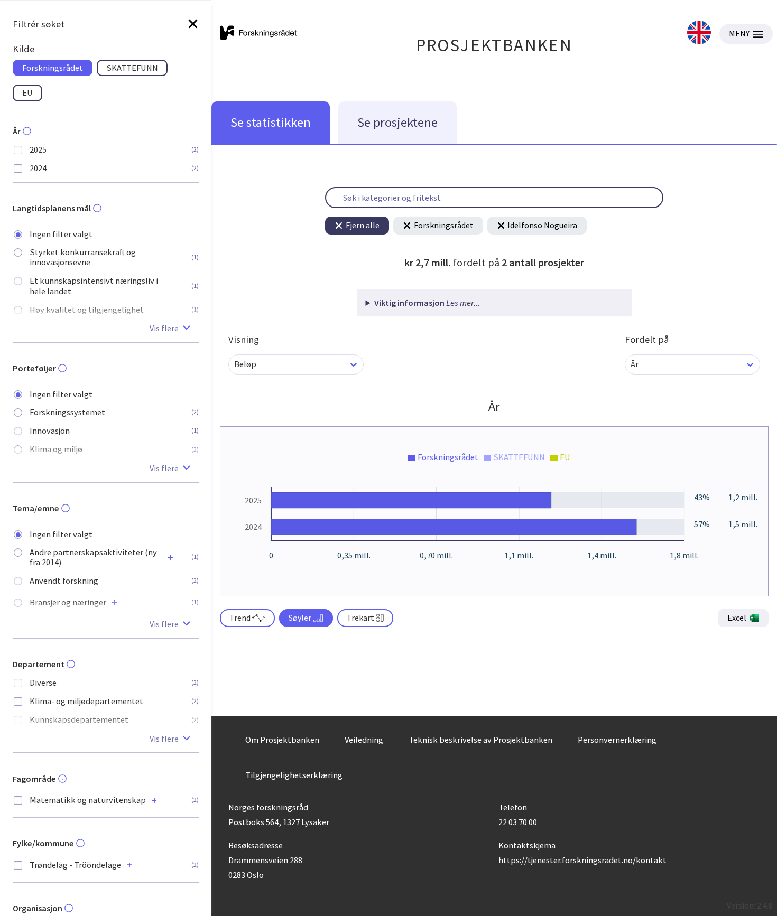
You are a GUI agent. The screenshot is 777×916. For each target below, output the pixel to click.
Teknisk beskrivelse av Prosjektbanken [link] (480, 739)
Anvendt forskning (64, 581)
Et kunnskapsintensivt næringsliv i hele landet (94, 286)
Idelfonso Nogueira (542, 225)
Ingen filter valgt (61, 234)
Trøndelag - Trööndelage (75, 865)
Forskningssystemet (67, 412)
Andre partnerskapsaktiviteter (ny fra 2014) (93, 557)
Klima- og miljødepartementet (86, 701)
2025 (38, 150)
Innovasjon (50, 431)
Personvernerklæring (617, 739)
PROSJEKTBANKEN (494, 45)
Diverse (43, 683)
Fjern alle (363, 225)
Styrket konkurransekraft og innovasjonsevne (83, 257)
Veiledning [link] (364, 739)
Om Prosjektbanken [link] (282, 739)
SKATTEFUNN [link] (132, 67)
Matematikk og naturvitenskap (88, 800)
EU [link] (27, 92)
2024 (38, 168)
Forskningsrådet (444, 225)
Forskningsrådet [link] (52, 67)
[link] (699, 33)
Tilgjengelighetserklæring (294, 775)
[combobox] (235, 364)
